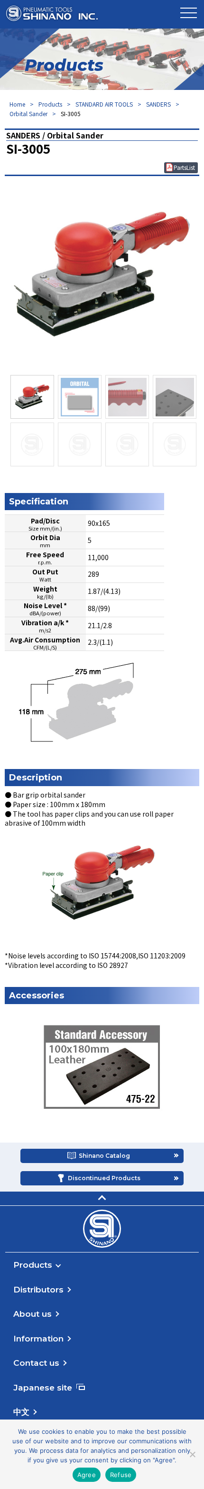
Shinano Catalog (104, 1155)
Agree (86, 1475)
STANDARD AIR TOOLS (104, 104)
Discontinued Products (104, 1178)
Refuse (121, 1475)
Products (50, 104)
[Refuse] (192, 1454)
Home (17, 104)
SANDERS (158, 104)
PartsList (184, 167)
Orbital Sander (28, 113)
